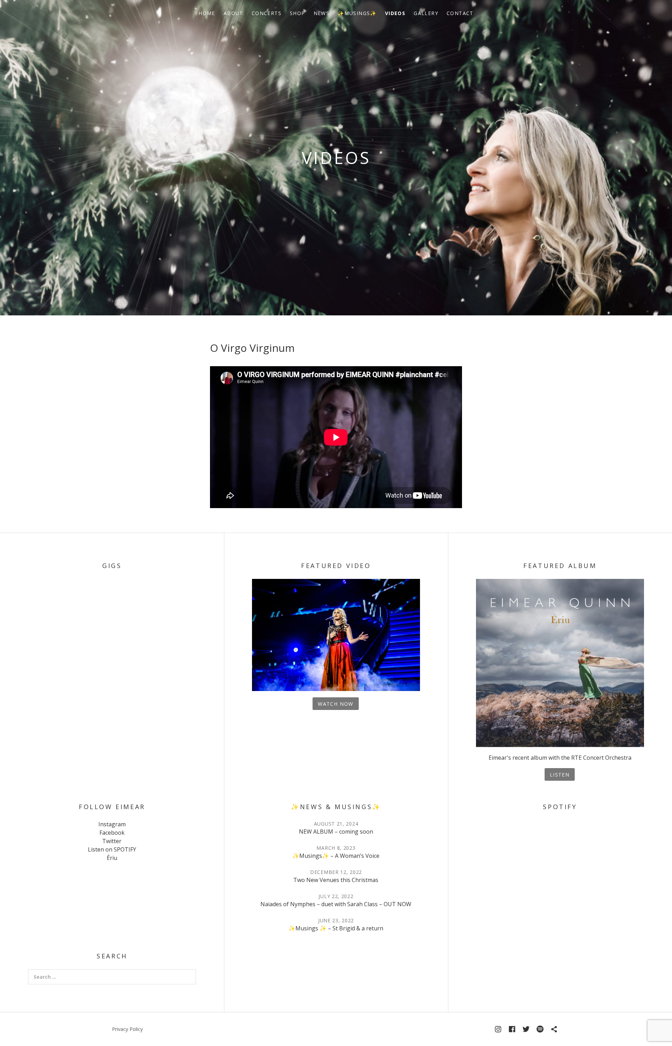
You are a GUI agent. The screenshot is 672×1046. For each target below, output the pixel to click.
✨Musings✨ (357, 13)
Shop (297, 13)
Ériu (112, 858)
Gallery (426, 13)
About (233, 13)
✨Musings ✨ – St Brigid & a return (335, 928)
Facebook (112, 832)
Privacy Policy (127, 1029)
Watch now (336, 703)
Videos (395, 13)
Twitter (111, 841)
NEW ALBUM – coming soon (336, 831)
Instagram (112, 824)
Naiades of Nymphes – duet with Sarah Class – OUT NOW (335, 904)
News (322, 13)
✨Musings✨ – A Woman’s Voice (335, 856)
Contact (460, 13)
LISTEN (559, 774)
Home (206, 13)
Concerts (266, 13)
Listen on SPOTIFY (112, 849)
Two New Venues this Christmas (335, 880)
